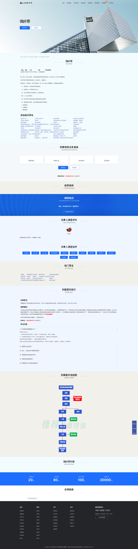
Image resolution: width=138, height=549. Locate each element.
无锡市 (38, 517)
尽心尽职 (35, 253)
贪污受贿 (51, 276)
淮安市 (38, 532)
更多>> (21, 538)
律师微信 (55, 517)
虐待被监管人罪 (77, 128)
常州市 (38, 520)
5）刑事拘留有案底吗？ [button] (26, 359)
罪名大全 (26, 57)
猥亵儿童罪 (23, 122)
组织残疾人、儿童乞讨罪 (41, 137)
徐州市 (38, 529)
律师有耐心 (73, 257)
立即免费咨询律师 (69, 211)
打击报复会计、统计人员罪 (27, 134)
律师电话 (24, 28)
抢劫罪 (28, 278)
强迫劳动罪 (76, 124)
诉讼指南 (55, 520)
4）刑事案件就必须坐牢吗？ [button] (28, 355)
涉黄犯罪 (23, 278)
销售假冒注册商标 (54, 274)
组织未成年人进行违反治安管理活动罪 (63, 137)
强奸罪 (36, 120)
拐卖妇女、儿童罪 (78, 122)
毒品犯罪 (23, 276)
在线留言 (72, 526)
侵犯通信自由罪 (25, 132)
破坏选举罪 (38, 134)
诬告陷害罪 (56, 124)
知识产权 (22, 517)
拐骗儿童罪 (23, 137)
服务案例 (97, 3)
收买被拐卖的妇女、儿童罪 (27, 124)
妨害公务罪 (29, 280)
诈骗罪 (22, 274)
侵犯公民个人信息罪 (58, 132)
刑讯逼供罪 (38, 128)
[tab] (69, 335)
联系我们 (104, 3)
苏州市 (38, 514)
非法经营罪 (23, 280)
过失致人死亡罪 (39, 118)
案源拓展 (72, 510)
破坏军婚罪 (23, 136)
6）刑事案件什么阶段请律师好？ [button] (29, 363)
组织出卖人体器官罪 (78, 118)
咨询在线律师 (102, 517)
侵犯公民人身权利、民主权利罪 (37, 57)
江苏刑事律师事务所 (32, 498)
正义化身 (44, 253)
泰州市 (38, 535)
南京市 (38, 510)
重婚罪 (75, 134)
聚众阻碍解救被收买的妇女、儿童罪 (44, 124)
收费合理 (64, 253)
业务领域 (83, 3)
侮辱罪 (75, 126)
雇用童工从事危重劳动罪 (27, 126)
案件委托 (55, 526)
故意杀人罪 (23, 118)
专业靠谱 (64, 257)
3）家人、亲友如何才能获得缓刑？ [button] (30, 350)
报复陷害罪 (76, 132)
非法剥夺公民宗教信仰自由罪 (60, 130)
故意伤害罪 (56, 118)
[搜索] (117, 3)
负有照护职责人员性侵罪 (59, 120)
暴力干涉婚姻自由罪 (58, 134)
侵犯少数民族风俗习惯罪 (79, 130)
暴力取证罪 (56, 128)
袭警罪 (51, 278)
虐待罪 (36, 136)
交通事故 (22, 532)
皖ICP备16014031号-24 (88, 546)
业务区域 (76, 3)
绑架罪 (55, 122)
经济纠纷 (22, 523)
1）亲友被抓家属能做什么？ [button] (28, 329)
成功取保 (92, 253)
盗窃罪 (34, 276)
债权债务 (22, 526)
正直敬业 (26, 253)
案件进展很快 (54, 253)
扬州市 (38, 526)
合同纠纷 (22, 535)
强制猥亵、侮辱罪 (78, 120)
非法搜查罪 (38, 126)
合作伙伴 (72, 514)
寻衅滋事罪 (29, 274)
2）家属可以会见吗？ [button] (26, 346)
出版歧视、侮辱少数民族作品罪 (43, 130)
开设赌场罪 (36, 280)
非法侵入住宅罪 (57, 126)
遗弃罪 (75, 136)
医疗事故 (22, 529)
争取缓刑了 (101, 253)
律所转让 (72, 520)
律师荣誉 (55, 529)
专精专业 (83, 253)
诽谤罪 (22, 128)
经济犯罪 (35, 274)
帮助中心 (72, 523)
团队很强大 (111, 253)
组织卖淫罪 (42, 274)
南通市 (38, 523)
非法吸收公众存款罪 (44, 276)
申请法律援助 (73, 303)
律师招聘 (72, 517)
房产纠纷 (22, 520)
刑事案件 (22, 510)
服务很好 (74, 253)
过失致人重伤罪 (25, 120)
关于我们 (111, 3)
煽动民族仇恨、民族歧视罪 (27, 130)
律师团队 (69, 3)
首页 (63, 3)
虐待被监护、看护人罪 (59, 136)
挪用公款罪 (52, 280)
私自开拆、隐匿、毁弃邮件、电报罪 (44, 132)
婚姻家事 (22, 514)
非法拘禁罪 (38, 122)
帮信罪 (28, 276)
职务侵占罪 (42, 280)
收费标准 (90, 3)
